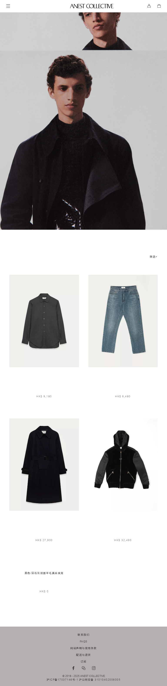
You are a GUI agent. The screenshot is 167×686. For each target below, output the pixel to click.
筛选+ (154, 256)
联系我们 (83, 634)
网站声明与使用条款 (83, 648)
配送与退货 (83, 655)
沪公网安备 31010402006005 (99, 679)
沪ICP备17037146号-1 (62, 679)
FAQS (83, 641)
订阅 (84, 661)
